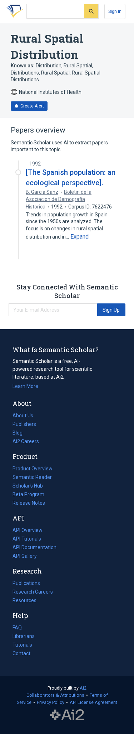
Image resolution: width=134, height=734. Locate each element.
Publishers (24, 424)
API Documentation (34, 548)
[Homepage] (14, 11)
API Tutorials (27, 539)
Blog (20, 433)
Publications (26, 583)
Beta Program (28, 494)
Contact (21, 653)
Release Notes (29, 503)
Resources (24, 601)
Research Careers (33, 592)
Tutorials (22, 645)
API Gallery (25, 556)
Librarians (24, 636)
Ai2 (83, 688)
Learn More (25, 386)
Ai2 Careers (26, 442)
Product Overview (33, 468)
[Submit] (91, 11)
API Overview (28, 530)
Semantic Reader (32, 477)
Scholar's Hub (28, 486)
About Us (23, 415)
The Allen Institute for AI (67, 715)
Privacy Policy (50, 702)
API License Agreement (93, 702)
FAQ (17, 627)
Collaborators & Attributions (55, 695)
